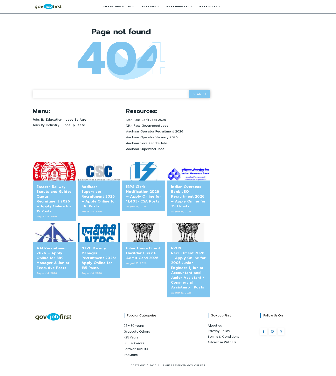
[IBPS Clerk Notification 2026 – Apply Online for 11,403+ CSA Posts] (143, 171)
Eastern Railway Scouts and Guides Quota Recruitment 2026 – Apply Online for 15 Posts (54, 199)
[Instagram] (272, 331)
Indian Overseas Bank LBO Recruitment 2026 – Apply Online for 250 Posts (188, 196)
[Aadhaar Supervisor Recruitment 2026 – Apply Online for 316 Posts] (99, 171)
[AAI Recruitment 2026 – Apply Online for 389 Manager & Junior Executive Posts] (54, 232)
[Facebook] (263, 331)
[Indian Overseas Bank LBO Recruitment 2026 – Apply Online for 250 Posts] (188, 171)
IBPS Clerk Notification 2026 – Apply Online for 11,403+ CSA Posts (143, 194)
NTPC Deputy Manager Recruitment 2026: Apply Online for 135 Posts (98, 258)
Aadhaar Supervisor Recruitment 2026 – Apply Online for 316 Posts (98, 196)
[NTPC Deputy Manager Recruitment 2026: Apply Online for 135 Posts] (99, 232)
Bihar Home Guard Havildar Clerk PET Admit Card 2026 (143, 253)
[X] (281, 331)
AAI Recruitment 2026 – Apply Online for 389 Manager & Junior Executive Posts (53, 258)
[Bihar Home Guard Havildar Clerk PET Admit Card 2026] (143, 232)
